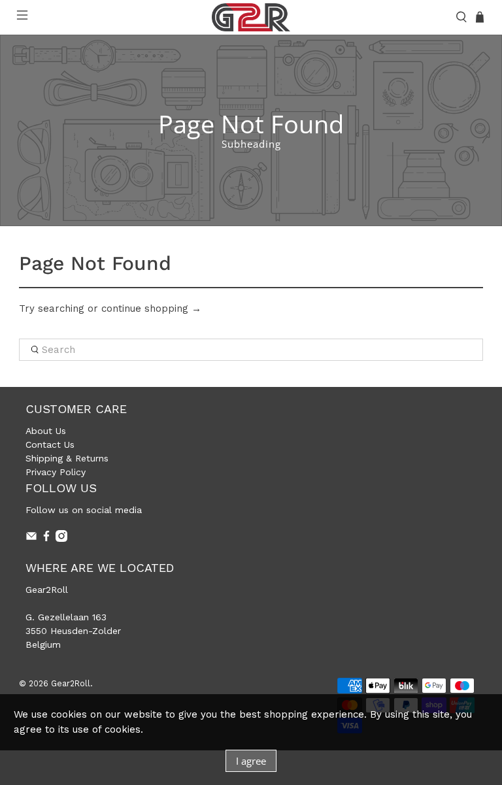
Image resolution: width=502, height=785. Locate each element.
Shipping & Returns (67, 458)
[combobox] (251, 350)
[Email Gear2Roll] (31, 538)
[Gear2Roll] (251, 17)
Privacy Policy (55, 472)
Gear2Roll (70, 683)
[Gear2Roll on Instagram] (61, 538)
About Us (45, 431)
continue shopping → (151, 308)
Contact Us (50, 444)
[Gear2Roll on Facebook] (46, 538)
